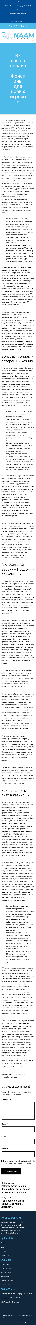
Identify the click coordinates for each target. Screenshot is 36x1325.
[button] (18, 26)
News (15, 1077)
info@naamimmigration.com (18, 13)
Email (4, 1136)
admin (22, 1074)
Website (4, 1149)
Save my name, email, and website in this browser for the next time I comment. (20, 1162)
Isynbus (31, 1322)
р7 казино (22, 539)
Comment (6, 1100)
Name (4, 1124)
